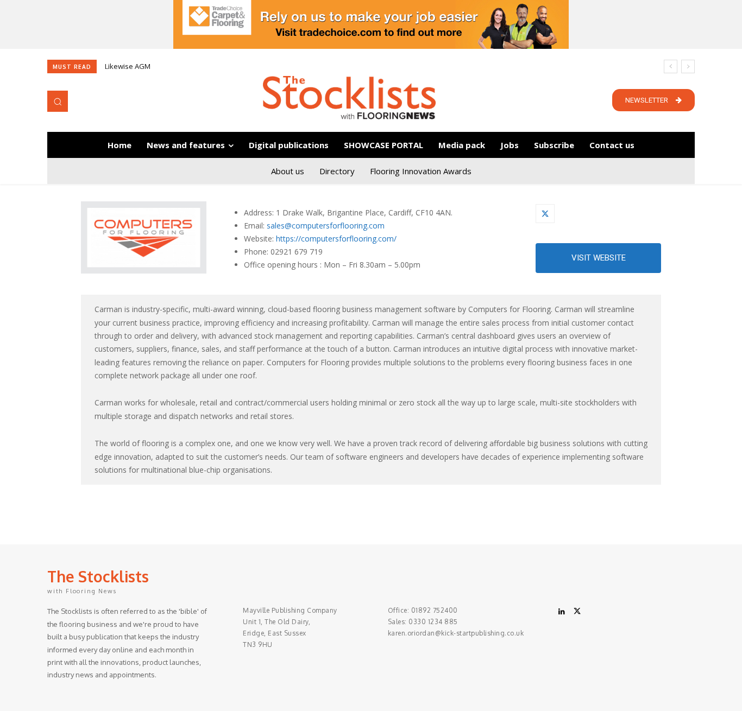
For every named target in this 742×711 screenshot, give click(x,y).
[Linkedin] (561, 611)
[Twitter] (545, 213)
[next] (688, 66)
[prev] (670, 66)
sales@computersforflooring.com (326, 225)
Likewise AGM (127, 66)
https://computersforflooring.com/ (336, 238)
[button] (57, 101)
